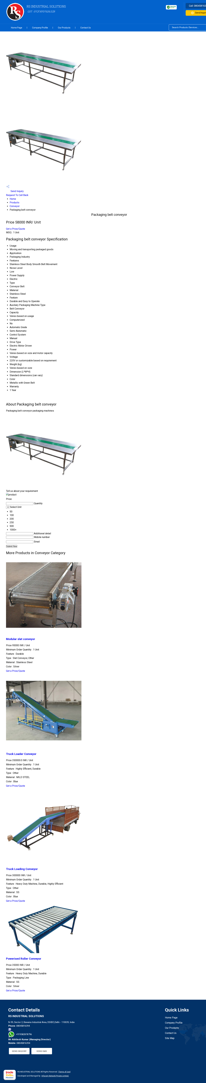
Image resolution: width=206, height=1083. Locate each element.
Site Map (169, 1038)
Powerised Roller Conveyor (23, 958)
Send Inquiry (17, 191)
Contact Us (85, 27)
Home (13, 198)
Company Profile (40, 27)
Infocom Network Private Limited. (55, 1076)
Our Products (64, 27)
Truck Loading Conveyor (22, 869)
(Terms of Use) (64, 1072)
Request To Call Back (17, 195)
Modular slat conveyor (20, 639)
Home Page (16, 27)
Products (14, 202)
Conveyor (15, 206)
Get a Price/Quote (15, 228)
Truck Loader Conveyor (21, 754)
